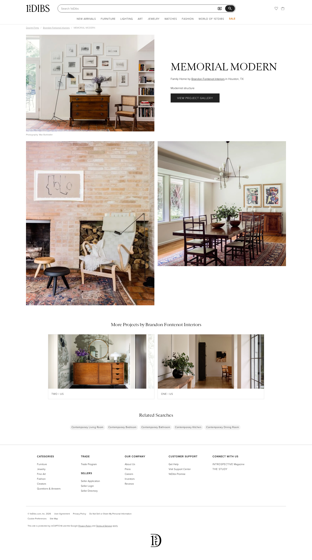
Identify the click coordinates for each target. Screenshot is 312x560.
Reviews (129, 483)
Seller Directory (89, 490)
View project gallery (195, 98)
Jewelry (154, 18)
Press (128, 469)
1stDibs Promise (177, 474)
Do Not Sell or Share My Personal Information (110, 513)
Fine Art (41, 474)
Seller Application (90, 481)
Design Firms (32, 27)
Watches (170, 18)
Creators (41, 483)
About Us (130, 464)
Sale (232, 18)
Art (140, 18)
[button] (90, 83)
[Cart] (282, 8)
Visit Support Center (180, 469)
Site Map (54, 518)
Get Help (174, 464)
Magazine (228, 464)
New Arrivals (86, 18)
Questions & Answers (48, 488)
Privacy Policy (79, 513)
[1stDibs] (37, 8)
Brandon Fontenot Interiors (56, 27)
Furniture (108, 18)
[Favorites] (276, 8)
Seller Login (87, 486)
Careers (129, 474)
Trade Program (89, 464)
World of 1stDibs (211, 18)
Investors (130, 478)
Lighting (126, 18)
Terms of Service (104, 525)
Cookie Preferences (37, 518)
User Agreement (62, 513)
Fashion (188, 18)
